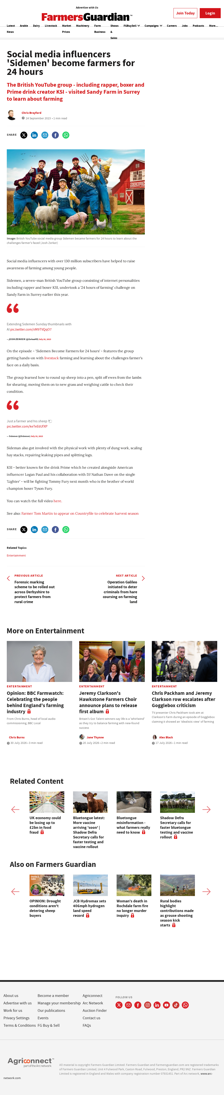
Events (43, 1018)
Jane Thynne (95, 737)
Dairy (36, 26)
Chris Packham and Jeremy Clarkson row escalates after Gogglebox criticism (183, 699)
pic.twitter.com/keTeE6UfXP (27, 426)
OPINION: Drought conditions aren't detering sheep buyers (45, 908)
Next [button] (206, 809)
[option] (47, 813)
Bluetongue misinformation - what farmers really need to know (133, 825)
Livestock (51, 26)
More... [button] (213, 26)
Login (210, 13)
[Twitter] (119, 1005)
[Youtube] (166, 1005)
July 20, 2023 (45, 339)
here (57, 501)
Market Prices (66, 29)
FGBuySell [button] (130, 26)
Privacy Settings (17, 1018)
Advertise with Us (87, 7)
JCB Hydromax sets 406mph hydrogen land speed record (89, 908)
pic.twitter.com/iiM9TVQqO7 (31, 329)
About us (11, 995)
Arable (24, 26)
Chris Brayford (31, 113)
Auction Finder (95, 1010)
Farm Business (99, 29)
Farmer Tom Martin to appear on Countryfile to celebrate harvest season (80, 513)
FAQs (87, 1025)
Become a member (53, 995)
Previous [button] (15, 809)
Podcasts (198, 26)
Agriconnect (92, 995)
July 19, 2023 (37, 436)
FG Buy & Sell (49, 1025)
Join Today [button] (185, 13)
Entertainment (16, 555)
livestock (51, 358)
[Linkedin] (157, 1005)
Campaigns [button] (152, 26)
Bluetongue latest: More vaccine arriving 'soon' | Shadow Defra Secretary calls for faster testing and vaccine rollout (89, 832)
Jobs (185, 26)
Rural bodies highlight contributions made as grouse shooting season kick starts (177, 913)
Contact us (91, 1018)
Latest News (11, 29)
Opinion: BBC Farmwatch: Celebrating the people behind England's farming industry (35, 702)
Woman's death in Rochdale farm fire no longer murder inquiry (132, 908)
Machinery (82, 26)
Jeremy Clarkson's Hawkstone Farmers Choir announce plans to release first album (108, 702)
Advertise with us (18, 1003)
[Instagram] (147, 1005)
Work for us (13, 1010)
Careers (172, 26)
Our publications (51, 1010)
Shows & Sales (114, 32)
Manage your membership (59, 1003)
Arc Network (93, 1003)
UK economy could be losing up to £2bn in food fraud (45, 825)
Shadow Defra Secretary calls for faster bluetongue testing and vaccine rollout (176, 827)
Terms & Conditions (20, 1025)
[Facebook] (138, 1005)
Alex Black (166, 737)
